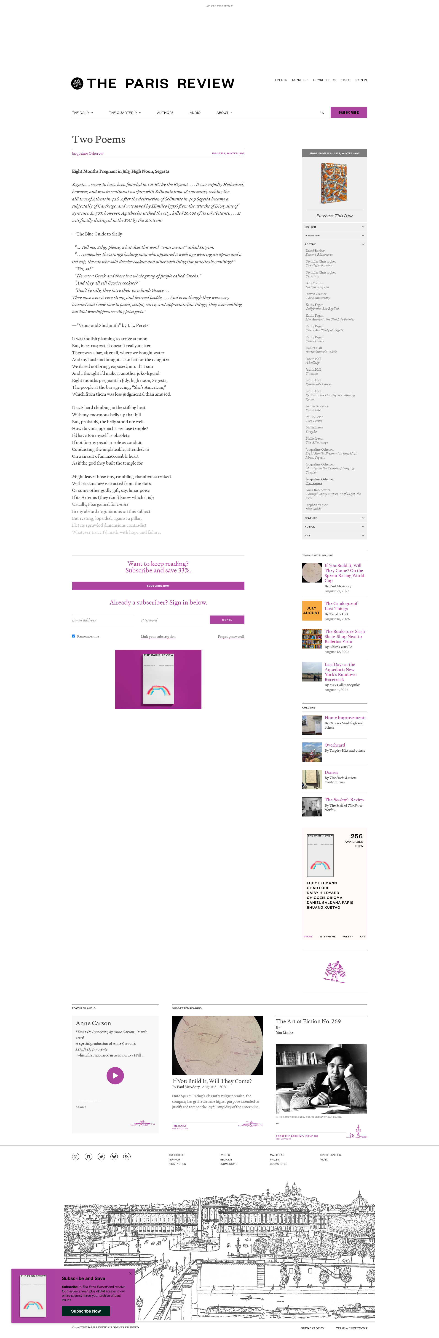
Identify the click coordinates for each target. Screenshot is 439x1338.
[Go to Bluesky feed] (114, 1156)
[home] (152, 84)
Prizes (274, 1159)
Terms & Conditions (351, 1328)
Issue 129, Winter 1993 (228, 153)
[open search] (322, 112)
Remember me (88, 636)
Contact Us (177, 1164)
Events (281, 79)
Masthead (277, 1155)
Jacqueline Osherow (87, 153)
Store (346, 79)
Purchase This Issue (334, 216)
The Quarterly (123, 112)
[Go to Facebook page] (88, 1156)
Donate (299, 79)
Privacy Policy (312, 1328)
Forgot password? (231, 636)
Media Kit (226, 1159)
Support (175, 1159)
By (278, 1027)
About (223, 112)
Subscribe (349, 112)
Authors (165, 112)
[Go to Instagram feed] (75, 1156)
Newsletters (324, 79)
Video (324, 1159)
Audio (195, 112)
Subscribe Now (86, 1311)
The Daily (81, 112)
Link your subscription (158, 636)
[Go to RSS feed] (127, 1156)
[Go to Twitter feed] (101, 1156)
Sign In (361, 79)
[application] (115, 1098)
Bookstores (279, 1164)
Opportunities (330, 1155)
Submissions (229, 1164)
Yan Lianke (284, 1032)
